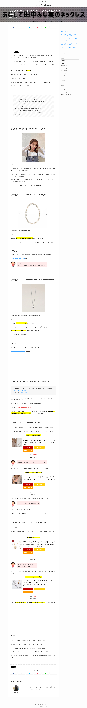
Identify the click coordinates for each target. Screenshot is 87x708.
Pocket (20, 52)
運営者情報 (37, 704)
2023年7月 (64, 78)
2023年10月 (64, 70)
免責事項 (41, 704)
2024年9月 (64, 55)
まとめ (18, 114)
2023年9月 (64, 73)
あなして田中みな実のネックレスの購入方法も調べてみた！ (30, 108)
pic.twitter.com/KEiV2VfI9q (20, 390)
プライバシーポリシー (48, 704)
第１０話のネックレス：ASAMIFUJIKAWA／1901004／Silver (31, 101)
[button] (13, 27)
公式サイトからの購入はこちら (18, 258)
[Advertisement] (33, 40)
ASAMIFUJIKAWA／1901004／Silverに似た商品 (28, 110)
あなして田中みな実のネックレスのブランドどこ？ (28, 100)
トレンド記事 (12, 13)
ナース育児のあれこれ (43, 5)
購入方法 (23, 103)
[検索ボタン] (49, 1)
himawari (16, 692)
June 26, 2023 (24, 392)
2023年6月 (64, 80)
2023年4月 (64, 85)
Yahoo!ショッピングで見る (28, 450)
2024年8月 (64, 58)
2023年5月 (64, 82)
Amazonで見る (39, 447)
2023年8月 (64, 75)
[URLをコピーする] (53, 27)
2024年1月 (64, 63)
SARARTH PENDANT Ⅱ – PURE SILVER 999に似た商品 (30, 112)
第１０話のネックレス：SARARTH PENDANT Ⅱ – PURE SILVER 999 (33, 105)
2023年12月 (64, 65)
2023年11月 (64, 68)
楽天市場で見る (28, 447)
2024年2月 (64, 60)
